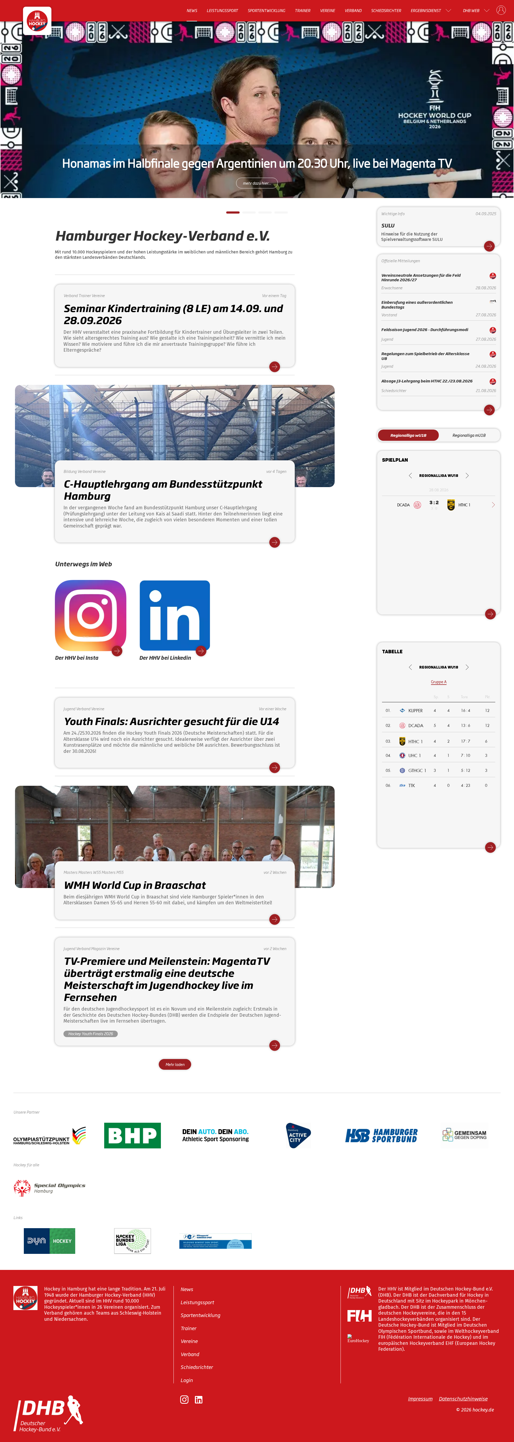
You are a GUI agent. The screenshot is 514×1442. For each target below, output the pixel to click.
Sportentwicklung (266, 10)
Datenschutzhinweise (463, 1398)
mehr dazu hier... (257, 183)
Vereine (327, 10)
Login (186, 1379)
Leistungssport (222, 10)
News (192, 10)
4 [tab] (277, 214)
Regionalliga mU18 (468, 435)
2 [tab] (245, 214)
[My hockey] (501, 10)
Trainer (302, 10)
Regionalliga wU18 (408, 435)
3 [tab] (261, 214)
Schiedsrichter (386, 10)
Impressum (420, 1398)
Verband (353, 10)
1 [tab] (229, 214)
